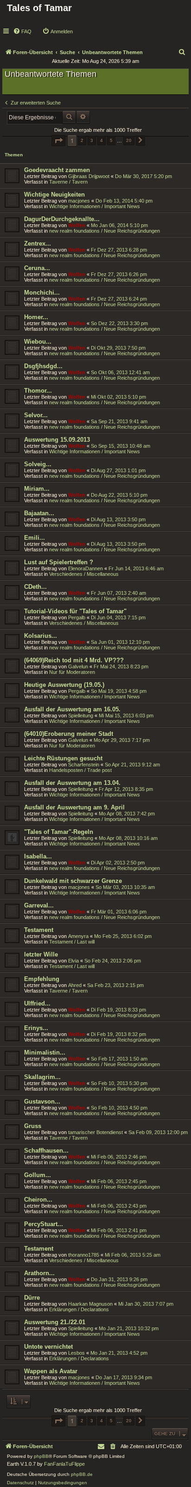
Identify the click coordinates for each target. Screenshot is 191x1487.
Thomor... (38, 390)
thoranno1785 (83, 1255)
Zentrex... (37, 243)
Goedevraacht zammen (57, 170)
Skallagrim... (42, 1077)
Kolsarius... (40, 635)
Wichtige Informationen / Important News (94, 206)
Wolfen (76, 225)
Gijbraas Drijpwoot (88, 176)
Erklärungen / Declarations (79, 1309)
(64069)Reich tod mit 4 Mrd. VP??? (74, 660)
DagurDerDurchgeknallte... (62, 219)
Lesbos (76, 1353)
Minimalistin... (44, 1052)
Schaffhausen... (46, 1150)
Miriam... (37, 488)
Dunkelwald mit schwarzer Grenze (73, 880)
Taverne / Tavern (68, 182)
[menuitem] (22, 31)
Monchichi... (42, 292)
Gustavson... (42, 1101)
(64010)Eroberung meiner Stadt (68, 733)
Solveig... (37, 464)
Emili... (34, 537)
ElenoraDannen (85, 568)
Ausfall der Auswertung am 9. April (74, 807)
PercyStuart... (43, 1224)
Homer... (36, 317)
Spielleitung (80, 715)
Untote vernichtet (48, 1346)
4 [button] (101, 140)
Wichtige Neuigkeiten (54, 194)
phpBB (41, 1456)
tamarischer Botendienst (95, 1132)
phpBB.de (82, 1474)
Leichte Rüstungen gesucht (63, 758)
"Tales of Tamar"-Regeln (58, 831)
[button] (58, 140)
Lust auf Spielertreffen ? (58, 562)
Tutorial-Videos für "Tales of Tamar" (75, 611)
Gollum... (37, 1175)
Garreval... (39, 905)
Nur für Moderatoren (72, 672)
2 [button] (82, 140)
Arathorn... (39, 1273)
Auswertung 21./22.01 (54, 1322)
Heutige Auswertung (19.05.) (64, 684)
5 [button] (111, 140)
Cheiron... (38, 1199)
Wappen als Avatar (50, 1371)
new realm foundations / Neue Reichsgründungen (104, 231)
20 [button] (129, 140)
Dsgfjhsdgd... (43, 366)
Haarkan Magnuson (90, 1304)
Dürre (32, 1297)
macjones (79, 201)
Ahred (75, 985)
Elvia (73, 960)
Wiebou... (37, 341)
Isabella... (38, 856)
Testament (38, 929)
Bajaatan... (39, 513)
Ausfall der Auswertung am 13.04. (72, 782)
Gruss (32, 1126)
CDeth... (35, 586)
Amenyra (78, 936)
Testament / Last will (72, 941)
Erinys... (36, 1027)
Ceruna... (37, 268)
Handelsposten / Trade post (80, 770)
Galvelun (78, 666)
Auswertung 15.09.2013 (57, 439)
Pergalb (76, 617)
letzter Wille (41, 954)
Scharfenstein (83, 764)
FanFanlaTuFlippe (64, 1464)
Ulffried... (37, 1003)
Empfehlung (41, 978)
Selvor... (36, 415)
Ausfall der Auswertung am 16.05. (72, 709)
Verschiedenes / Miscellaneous (84, 574)
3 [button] (91, 140)
